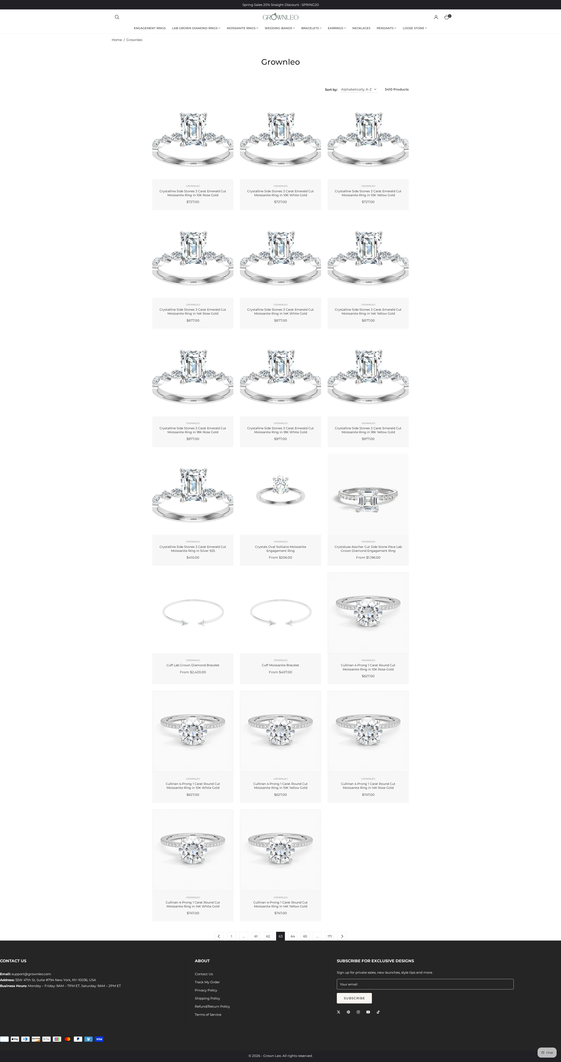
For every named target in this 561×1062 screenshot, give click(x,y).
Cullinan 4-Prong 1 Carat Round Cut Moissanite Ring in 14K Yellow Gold (280, 904)
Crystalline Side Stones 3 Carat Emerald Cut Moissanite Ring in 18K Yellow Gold (368, 430)
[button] (117, 17)
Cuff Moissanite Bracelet (280, 665)
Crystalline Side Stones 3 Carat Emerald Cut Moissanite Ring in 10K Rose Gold (193, 193)
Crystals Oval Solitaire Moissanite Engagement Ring (280, 549)
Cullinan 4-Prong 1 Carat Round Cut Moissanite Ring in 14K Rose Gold (368, 786)
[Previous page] (219, 936)
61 (255, 936)
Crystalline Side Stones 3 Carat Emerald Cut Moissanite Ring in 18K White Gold (280, 430)
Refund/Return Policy (212, 1006)
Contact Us (204, 974)
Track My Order (207, 982)
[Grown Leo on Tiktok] (379, 1012)
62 (268, 936)
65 (305, 936)
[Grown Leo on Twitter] (340, 1012)
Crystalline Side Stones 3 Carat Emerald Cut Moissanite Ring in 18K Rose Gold (193, 430)
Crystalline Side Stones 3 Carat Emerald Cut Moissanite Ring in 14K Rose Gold (193, 311)
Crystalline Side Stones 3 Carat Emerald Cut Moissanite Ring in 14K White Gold (280, 311)
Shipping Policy (207, 998)
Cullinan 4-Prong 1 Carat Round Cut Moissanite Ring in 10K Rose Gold (368, 667)
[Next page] (341, 936)
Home (117, 40)
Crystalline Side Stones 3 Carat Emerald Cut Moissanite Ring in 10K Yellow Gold (368, 193)
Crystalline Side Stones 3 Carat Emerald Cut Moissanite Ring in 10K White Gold (280, 193)
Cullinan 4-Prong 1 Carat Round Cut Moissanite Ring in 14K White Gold (193, 904)
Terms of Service (208, 1014)
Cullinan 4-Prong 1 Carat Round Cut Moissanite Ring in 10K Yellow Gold (280, 786)
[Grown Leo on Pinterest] (349, 1012)
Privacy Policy (206, 990)
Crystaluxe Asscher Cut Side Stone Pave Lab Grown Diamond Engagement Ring (368, 549)
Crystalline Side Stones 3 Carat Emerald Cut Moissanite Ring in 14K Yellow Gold (368, 311)
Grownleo (193, 186)
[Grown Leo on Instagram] (359, 1012)
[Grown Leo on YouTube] (369, 1012)
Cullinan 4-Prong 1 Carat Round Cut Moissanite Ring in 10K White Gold (193, 786)
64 (293, 936)
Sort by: (331, 89)
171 (330, 936)
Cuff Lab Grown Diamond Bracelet (193, 665)
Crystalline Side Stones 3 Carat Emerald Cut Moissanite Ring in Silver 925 (193, 549)
